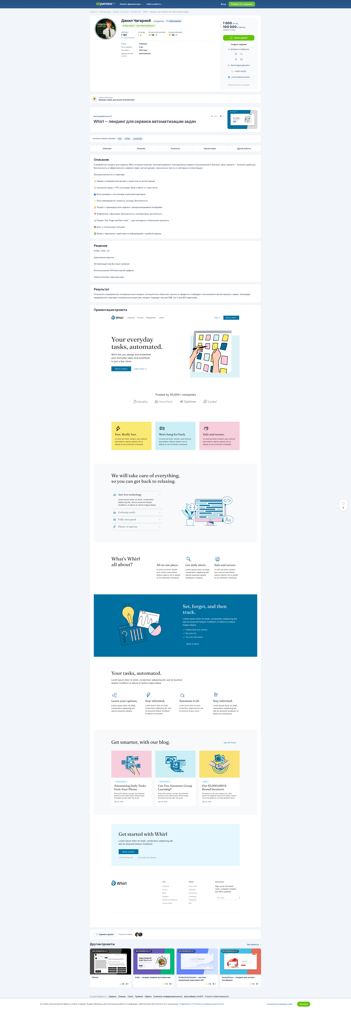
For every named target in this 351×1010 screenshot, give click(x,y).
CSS (119, 139)
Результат (175, 148)
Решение (141, 148)
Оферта (148, 996)
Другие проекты (102, 944)
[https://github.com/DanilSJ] (241, 59)
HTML (127, 139)
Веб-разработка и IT (103, 116)
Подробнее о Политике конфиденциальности (201, 1004)
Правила (139, 996)
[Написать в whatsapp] (241, 54)
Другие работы (244, 148)
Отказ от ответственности (217, 996)
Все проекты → (254, 944)
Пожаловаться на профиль (239, 85)
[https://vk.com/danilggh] (236, 59)
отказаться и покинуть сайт (279, 1004)
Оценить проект (105, 934)
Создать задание (239, 44)
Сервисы (112, 996)
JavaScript (138, 139)
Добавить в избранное (239, 49)
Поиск (130, 996)
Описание (107, 148)
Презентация (210, 148)
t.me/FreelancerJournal (240, 77)
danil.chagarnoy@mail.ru (240, 65)
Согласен (303, 1004)
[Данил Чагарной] (137, 934)
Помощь (122, 996)
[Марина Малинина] (140, 934)
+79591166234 (240, 71)
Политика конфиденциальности (167, 996)
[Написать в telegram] (236, 54)
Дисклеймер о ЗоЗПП (193, 996)
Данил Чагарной (136, 21)
